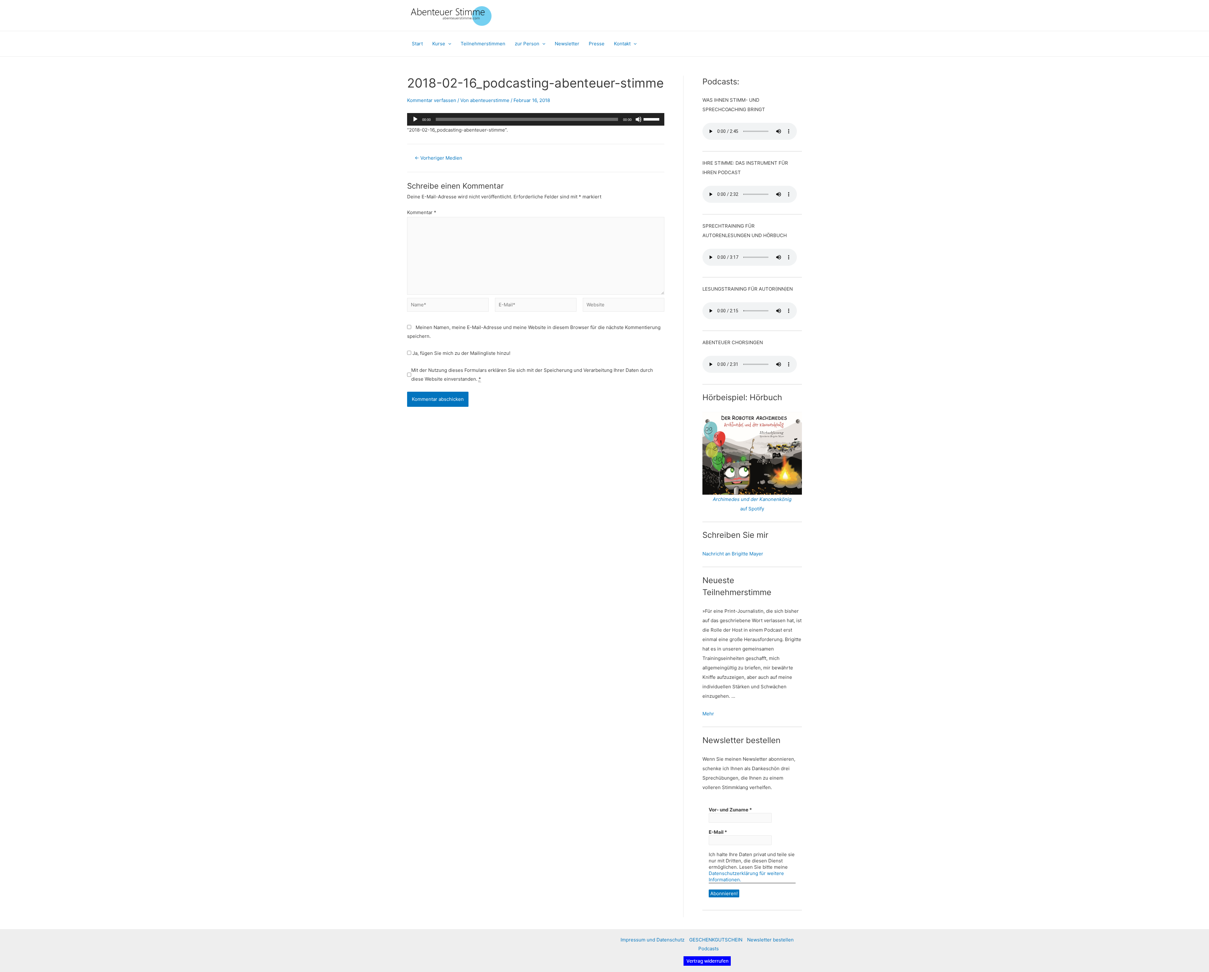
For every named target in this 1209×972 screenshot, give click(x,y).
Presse (596, 44)
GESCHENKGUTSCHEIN (715, 940)
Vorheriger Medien (438, 158)
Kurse (438, 44)
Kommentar (421, 212)
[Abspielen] (415, 119)
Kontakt (622, 44)
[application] (448, 43)
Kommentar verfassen (431, 100)
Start (417, 44)
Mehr (708, 714)
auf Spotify (752, 509)
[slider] (652, 118)
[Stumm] (638, 119)
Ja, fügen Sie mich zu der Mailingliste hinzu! (460, 353)
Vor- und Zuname (730, 810)
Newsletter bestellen (770, 940)
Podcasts (708, 949)
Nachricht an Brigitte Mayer (732, 554)
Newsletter (567, 44)
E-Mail (718, 832)
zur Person (527, 44)
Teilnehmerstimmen (483, 44)
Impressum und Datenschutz (652, 940)
